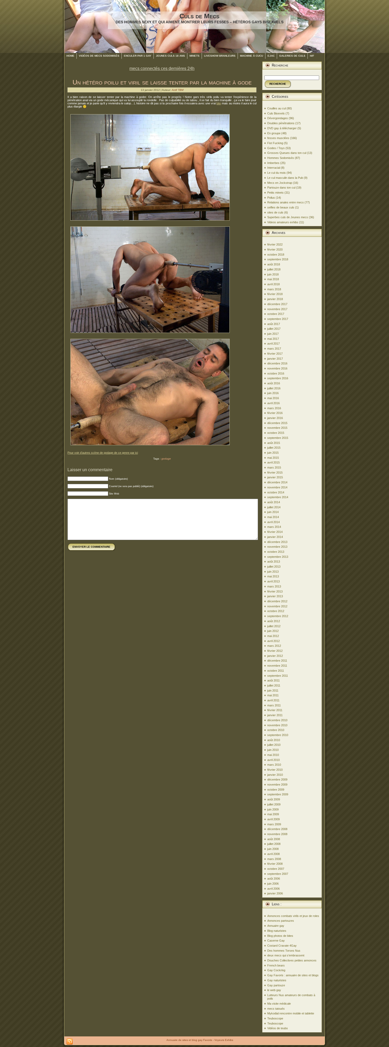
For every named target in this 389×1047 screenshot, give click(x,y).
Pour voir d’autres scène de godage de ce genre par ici (102, 452)
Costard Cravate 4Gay (282, 945)
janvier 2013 (275, 596)
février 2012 (275, 650)
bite (218, 103)
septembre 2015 (277, 437)
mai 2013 (273, 576)
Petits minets (275, 192)
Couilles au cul (276, 108)
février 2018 (275, 294)
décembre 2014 (277, 482)
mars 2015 (274, 467)
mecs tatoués (276, 1008)
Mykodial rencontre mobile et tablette (290, 1013)
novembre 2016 (277, 368)
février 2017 (275, 353)
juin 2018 (273, 274)
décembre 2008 (277, 829)
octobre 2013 (275, 551)
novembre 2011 (277, 665)
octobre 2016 (275, 373)
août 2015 (273, 442)
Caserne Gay (276, 940)
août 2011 (273, 680)
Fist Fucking (275, 143)
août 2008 (273, 839)
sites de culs (275, 212)
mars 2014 (274, 526)
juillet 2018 (274, 269)
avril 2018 (273, 284)
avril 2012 (273, 641)
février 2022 (275, 244)
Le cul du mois (276, 172)
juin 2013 (273, 571)
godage (166, 458)
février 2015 (275, 472)
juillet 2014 (274, 507)
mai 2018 (273, 279)
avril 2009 (273, 819)
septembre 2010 (277, 735)
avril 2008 (273, 854)
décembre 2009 (277, 779)
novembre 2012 (277, 606)
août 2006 (273, 878)
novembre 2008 (277, 834)
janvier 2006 (275, 893)
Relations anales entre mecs (285, 202)
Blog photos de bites (280, 935)
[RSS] (69, 1042)
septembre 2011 (277, 675)
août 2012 (273, 621)
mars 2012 (274, 645)
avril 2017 (273, 343)
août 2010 (273, 740)
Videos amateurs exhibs (282, 222)
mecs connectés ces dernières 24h (162, 68)
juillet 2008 (274, 843)
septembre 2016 (277, 378)
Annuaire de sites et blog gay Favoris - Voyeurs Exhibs (199, 1040)
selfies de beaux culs (280, 207)
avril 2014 (273, 522)
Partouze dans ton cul (281, 187)
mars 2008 (274, 859)
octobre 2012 (275, 611)
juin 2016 (273, 393)
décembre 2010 (277, 720)
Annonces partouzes (280, 920)
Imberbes (273, 162)
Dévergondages (277, 118)
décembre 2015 (277, 423)
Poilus (271, 197)
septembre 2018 (277, 259)
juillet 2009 (274, 804)
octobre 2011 (275, 670)
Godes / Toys (276, 148)
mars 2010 (274, 764)
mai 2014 (273, 517)
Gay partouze (276, 985)
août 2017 (273, 324)
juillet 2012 (274, 626)
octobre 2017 (275, 313)
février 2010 (275, 769)
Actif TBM (177, 89)
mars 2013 (274, 586)
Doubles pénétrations (281, 123)
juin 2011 (272, 690)
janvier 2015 (275, 477)
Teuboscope (275, 1018)
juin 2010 (273, 749)
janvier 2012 (275, 655)
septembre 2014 (277, 497)
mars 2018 (274, 289)
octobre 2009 (275, 789)
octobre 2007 (275, 868)
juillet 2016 (274, 388)
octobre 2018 (275, 254)
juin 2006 (273, 883)
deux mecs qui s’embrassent (285, 955)
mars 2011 (274, 705)
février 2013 (275, 591)
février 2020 (275, 249)
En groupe (274, 133)
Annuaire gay (275, 925)
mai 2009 (273, 814)
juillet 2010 (274, 744)
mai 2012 (273, 636)
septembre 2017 (277, 318)
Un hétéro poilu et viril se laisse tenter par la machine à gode (162, 82)
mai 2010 (273, 754)
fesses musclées (278, 138)
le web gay (274, 990)
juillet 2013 (274, 566)
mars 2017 (274, 348)
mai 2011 (273, 695)
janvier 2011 (275, 715)
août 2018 (273, 264)
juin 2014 (273, 512)
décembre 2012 (277, 601)
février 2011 (274, 710)
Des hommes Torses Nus (283, 950)
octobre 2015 (275, 432)
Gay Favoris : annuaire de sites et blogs (293, 975)
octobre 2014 (275, 492)
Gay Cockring (276, 970)
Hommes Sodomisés (280, 157)
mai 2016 (273, 398)
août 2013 (273, 561)
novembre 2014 (277, 487)
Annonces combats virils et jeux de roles (293, 915)
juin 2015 (273, 452)
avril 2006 (273, 888)
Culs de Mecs (199, 16)
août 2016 (273, 383)
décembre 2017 (277, 304)
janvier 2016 (275, 418)
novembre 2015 (277, 427)
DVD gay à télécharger (282, 128)
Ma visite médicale (279, 1003)
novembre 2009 (277, 784)
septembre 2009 (277, 794)
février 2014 (275, 531)
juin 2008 (273, 848)
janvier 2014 (275, 536)
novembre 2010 (277, 725)
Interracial (273, 167)
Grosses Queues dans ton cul (286, 152)
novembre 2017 (277, 309)
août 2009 (273, 799)
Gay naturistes (276, 980)
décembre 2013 (277, 541)
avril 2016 (273, 403)
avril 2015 (273, 462)
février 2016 (275, 413)
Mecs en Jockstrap (279, 182)
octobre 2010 (275, 730)
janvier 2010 (275, 774)
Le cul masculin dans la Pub (285, 177)
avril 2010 (273, 759)
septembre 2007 (277, 873)
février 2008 (275, 863)
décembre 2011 (277, 660)
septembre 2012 (277, 616)
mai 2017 (273, 338)
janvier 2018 (275, 299)
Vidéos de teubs (277, 1028)
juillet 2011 (273, 685)
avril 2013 (273, 581)
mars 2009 (274, 824)
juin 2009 (273, 809)
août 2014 (273, 502)
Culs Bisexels (276, 113)
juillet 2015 (274, 447)
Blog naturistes (276, 930)
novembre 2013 (277, 546)
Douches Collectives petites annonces (291, 960)
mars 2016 (274, 408)
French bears (276, 965)
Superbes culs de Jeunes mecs (287, 217)
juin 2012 (273, 630)
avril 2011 (273, 700)
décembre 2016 (277, 363)
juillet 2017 (274, 328)
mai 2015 (273, 457)
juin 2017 (273, 333)
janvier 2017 (275, 358)
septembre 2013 (277, 556)
